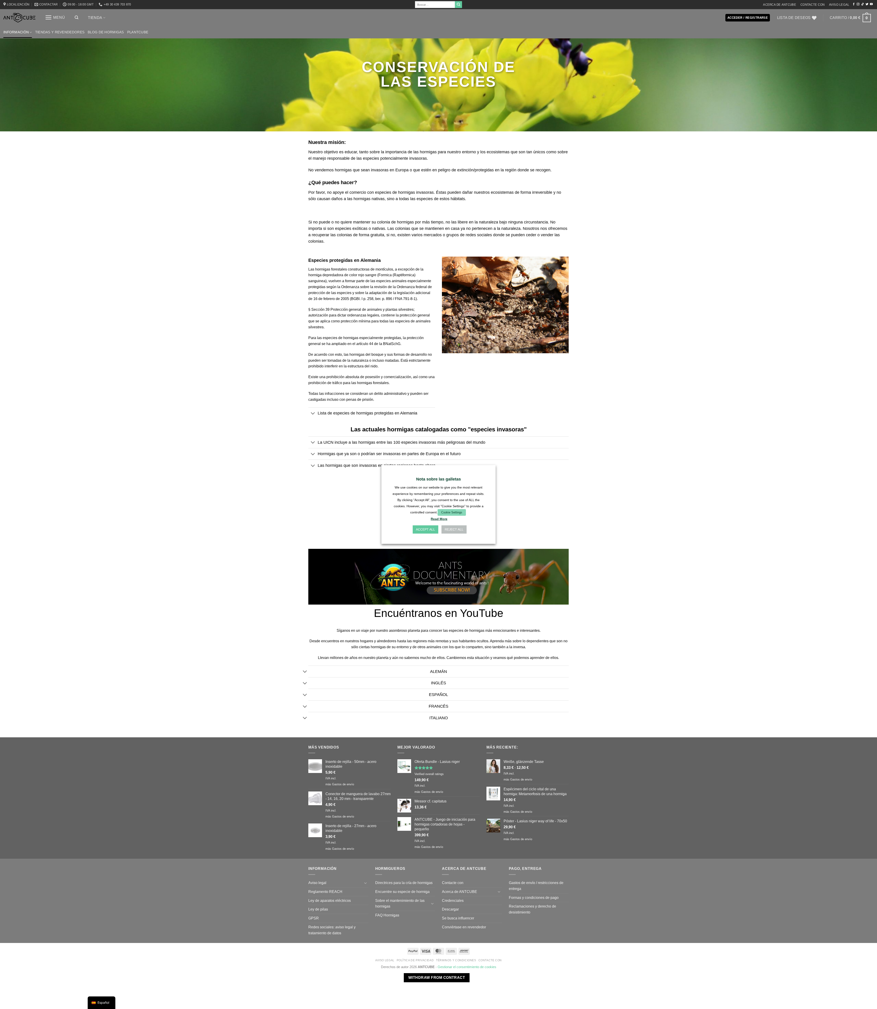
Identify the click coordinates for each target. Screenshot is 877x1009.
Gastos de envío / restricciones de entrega (536, 886)
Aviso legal (839, 4)
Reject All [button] (454, 529)
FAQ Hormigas (387, 915)
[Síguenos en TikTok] (862, 4)
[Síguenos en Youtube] (871, 4)
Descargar (450, 909)
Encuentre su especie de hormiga (402, 892)
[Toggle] (312, 414)
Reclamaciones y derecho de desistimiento (532, 909)
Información (16, 32)
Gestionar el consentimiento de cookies (467, 967)
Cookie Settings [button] (451, 512)
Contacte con (812, 4)
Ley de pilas (318, 909)
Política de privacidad (415, 960)
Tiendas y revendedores (60, 32)
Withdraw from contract (436, 978)
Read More (439, 519)
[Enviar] (458, 4)
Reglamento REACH (325, 892)
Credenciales (453, 900)
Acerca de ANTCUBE (779, 4)
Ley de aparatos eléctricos (329, 900)
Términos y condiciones (456, 960)
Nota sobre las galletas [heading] (438, 479)
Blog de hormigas (106, 32)
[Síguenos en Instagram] (858, 4)
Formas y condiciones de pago (534, 897)
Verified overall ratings (429, 774)
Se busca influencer (458, 918)
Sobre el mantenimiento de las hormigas (400, 903)
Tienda (95, 18)
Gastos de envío (343, 784)
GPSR (313, 918)
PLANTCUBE (137, 32)
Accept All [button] (425, 529)
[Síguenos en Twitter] (867, 4)
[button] (55, 17)
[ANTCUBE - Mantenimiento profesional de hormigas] (19, 17)
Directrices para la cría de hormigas (404, 883)
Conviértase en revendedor (464, 927)
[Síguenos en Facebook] (853, 4)
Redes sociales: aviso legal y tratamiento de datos (332, 930)
